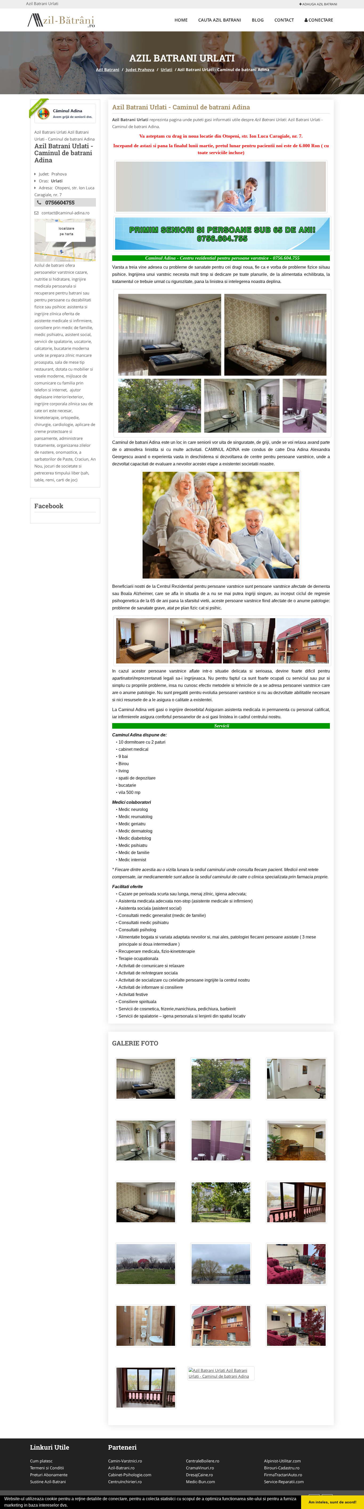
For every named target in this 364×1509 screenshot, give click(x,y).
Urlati (166, 69)
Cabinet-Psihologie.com (129, 1474)
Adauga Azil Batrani (319, 4)
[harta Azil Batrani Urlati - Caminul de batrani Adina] (65, 239)
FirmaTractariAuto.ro (283, 1474)
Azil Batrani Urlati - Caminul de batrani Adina (181, 107)
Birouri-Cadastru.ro (282, 1467)
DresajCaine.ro (199, 1474)
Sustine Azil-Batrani (48, 1481)
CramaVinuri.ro (200, 1467)
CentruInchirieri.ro (125, 1481)
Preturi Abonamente (48, 1474)
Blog (258, 20)
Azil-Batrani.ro (121, 1467)
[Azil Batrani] (61, 19)
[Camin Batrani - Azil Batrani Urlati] (65, 113)
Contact (284, 20)
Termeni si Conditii (47, 1467)
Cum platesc (41, 1460)
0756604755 (60, 202)
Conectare (320, 20)
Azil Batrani (107, 69)
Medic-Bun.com (200, 1481)
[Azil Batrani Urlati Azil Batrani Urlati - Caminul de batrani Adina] (145, 1081)
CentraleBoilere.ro (202, 1460)
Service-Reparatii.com (284, 1481)
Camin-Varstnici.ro (125, 1460)
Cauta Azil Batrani (219, 20)
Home (181, 20)
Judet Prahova (140, 69)
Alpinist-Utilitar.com (282, 1460)
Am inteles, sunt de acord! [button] (333, 1502)
